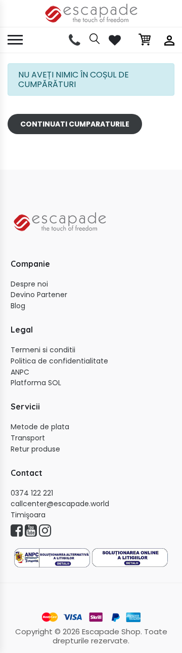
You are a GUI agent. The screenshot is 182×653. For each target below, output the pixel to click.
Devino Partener (39, 295)
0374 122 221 (32, 493)
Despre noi (29, 284)
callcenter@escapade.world (60, 504)
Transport (28, 438)
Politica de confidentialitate (59, 361)
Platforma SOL (36, 383)
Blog (18, 306)
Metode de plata (40, 427)
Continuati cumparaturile (74, 124)
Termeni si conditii (43, 350)
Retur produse (35, 449)
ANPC (20, 372)
